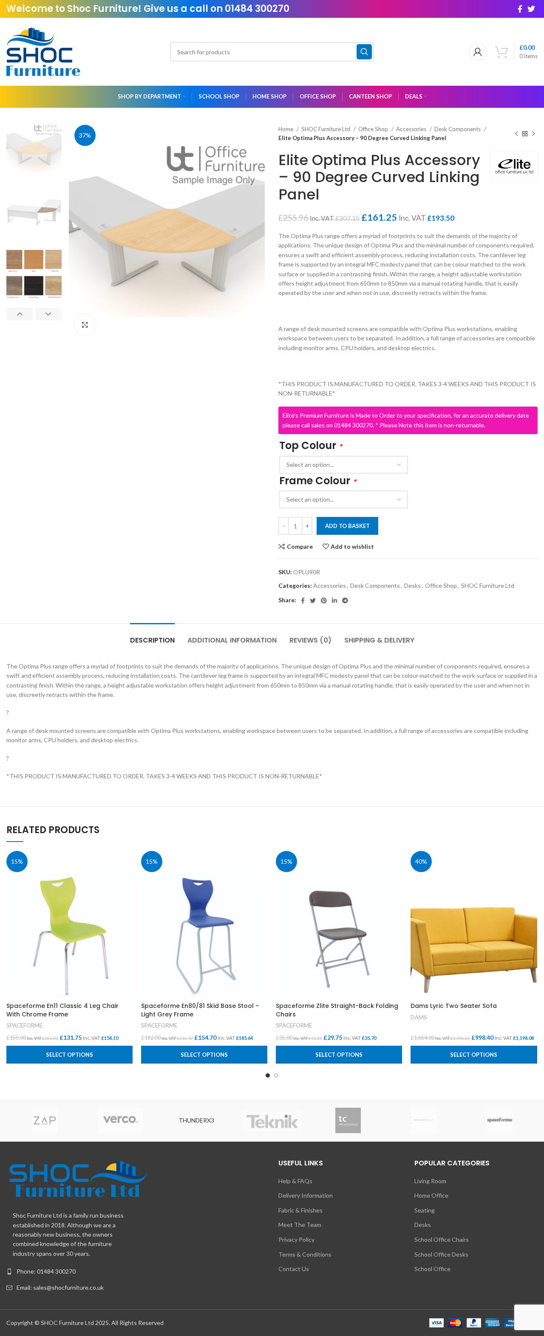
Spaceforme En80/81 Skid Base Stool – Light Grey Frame (200, 1010)
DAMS (419, 1017)
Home (286, 129)
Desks (412, 585)
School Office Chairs (441, 1239)
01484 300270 (257, 8)
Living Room (430, 1180)
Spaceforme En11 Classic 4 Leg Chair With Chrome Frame (62, 1010)
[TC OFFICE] (348, 1120)
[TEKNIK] (272, 1121)
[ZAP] (45, 1120)
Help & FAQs (295, 1180)
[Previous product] (516, 133)
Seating (424, 1210)
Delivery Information (305, 1195)
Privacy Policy (296, 1239)
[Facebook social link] (520, 9)
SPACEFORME (24, 1025)
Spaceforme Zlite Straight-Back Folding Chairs (337, 1010)
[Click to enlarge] (85, 324)
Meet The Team (299, 1224)
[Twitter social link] (531, 9)
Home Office (431, 1195)
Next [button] (48, 314)
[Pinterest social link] (323, 600)
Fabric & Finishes (300, 1210)
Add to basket (347, 525)
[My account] (478, 51)
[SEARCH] (364, 51)
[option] (34, 152)
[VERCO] (120, 1120)
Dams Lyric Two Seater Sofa (454, 1006)
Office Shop (373, 129)
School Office (432, 1268)
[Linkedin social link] (334, 600)
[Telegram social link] (345, 600)
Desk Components (458, 129)
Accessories (412, 129)
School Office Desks (441, 1254)
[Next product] (533, 133)
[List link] (136, 1271)
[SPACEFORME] (500, 1120)
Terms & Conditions (305, 1254)
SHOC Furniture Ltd (326, 129)
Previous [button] (19, 314)
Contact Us (293, 1268)
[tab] (152, 636)
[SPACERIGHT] (424, 1120)
